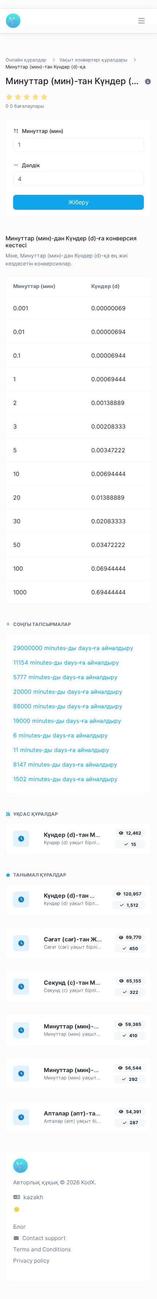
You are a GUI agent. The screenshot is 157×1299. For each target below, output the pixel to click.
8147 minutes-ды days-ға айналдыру (65, 764)
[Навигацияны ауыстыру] (141, 21)
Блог (19, 1226)
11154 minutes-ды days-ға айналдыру (66, 662)
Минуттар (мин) (41, 131)
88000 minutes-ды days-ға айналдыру (67, 706)
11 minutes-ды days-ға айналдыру (61, 749)
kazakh (32, 1197)
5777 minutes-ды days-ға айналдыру (65, 677)
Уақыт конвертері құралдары (93, 60)
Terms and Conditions (42, 1249)
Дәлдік (30, 165)
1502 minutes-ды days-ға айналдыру (65, 779)
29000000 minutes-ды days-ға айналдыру (73, 648)
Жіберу (78, 202)
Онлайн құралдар (25, 60)
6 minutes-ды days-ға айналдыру (60, 735)
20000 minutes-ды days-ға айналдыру (67, 691)
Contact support (43, 1238)
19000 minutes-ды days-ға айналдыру (67, 720)
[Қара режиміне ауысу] (16, 1209)
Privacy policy (31, 1260)
